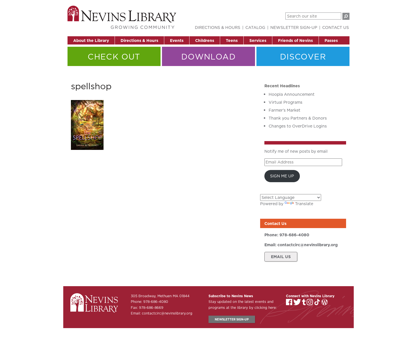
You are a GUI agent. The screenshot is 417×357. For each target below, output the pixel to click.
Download (208, 56)
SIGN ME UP (282, 176)
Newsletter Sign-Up (293, 27)
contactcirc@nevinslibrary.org (307, 245)
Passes (331, 40)
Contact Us (335, 27)
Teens (232, 40)
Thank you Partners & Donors (298, 118)
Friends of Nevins (295, 40)
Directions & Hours (139, 40)
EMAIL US (281, 257)
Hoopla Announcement (292, 94)
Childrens (204, 40)
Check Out (114, 56)
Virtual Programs (285, 102)
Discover (303, 56)
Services (257, 40)
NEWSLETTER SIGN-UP (232, 319)
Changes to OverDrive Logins (298, 126)
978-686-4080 (294, 235)
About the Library (91, 40)
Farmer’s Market (284, 110)
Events (177, 40)
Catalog (255, 27)
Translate (304, 204)
